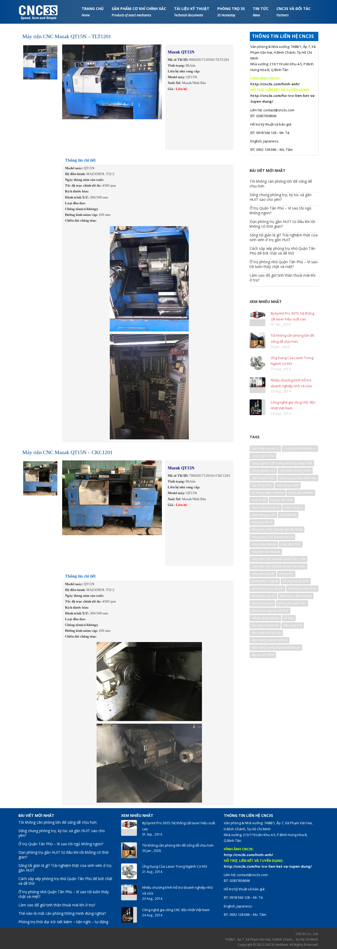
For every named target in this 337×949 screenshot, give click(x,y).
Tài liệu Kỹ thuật (191, 11)
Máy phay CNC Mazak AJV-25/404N (277, 529)
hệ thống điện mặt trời (267, 492)
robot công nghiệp (265, 618)
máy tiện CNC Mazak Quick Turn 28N (278, 566)
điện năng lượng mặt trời (269, 640)
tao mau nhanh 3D (265, 625)
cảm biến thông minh (295, 470)
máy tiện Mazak (262, 574)
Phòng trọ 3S (231, 11)
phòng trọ (286, 574)
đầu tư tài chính (262, 655)
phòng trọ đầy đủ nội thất (270, 610)
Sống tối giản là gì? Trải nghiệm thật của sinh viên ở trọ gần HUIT (284, 237)
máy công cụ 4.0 (263, 515)
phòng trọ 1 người (264, 581)
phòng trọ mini (262, 603)
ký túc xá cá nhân (300, 492)
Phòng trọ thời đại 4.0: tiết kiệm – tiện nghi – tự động (63, 921)
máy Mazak (288, 515)
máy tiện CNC (291, 544)
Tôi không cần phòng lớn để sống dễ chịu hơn (281, 183)
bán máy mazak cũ (265, 448)
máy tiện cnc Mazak (265, 551)
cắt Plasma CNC (263, 478)
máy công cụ (293, 507)
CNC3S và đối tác (293, 11)
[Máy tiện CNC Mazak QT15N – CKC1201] (40, 478)
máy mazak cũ (261, 522)
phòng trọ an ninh (296, 581)
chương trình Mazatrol (300, 448)
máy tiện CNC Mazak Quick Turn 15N (278, 559)
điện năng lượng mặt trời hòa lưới (275, 647)
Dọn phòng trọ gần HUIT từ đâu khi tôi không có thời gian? (282, 224)
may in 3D (258, 500)
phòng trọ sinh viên (292, 603)
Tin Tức (261, 11)
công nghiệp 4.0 (263, 470)
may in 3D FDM (282, 500)
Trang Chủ (93, 11)
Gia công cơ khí (287, 485)
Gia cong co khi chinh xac (297, 478)
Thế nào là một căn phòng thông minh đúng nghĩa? (62, 913)
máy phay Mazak (263, 544)
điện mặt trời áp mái (266, 632)
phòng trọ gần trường (296, 596)
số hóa (289, 618)
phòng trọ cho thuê (302, 588)
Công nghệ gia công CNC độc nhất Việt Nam (176, 909)
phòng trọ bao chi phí (267, 588)
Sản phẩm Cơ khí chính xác (139, 11)
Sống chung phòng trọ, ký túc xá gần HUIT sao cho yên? (280, 197)
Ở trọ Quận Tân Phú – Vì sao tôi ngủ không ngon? (280, 210)
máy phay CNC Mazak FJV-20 (272, 537)
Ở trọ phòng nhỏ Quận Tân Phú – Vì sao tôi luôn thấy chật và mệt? (284, 264)
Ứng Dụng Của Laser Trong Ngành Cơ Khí (174, 866)
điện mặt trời (292, 625)
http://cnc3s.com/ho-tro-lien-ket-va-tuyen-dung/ (268, 866)
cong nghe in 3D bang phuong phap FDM (281, 463)
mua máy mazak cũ (265, 507)
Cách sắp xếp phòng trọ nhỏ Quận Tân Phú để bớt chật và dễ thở (282, 251)
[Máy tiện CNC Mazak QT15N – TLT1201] (40, 62)
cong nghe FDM (262, 456)
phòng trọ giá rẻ (263, 596)
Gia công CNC (261, 485)
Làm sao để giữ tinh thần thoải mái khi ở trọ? (282, 277)
